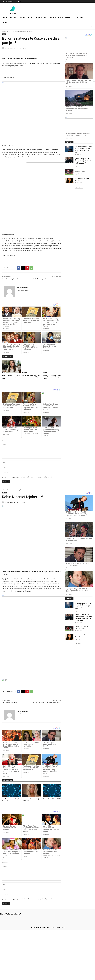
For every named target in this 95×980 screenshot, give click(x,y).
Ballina (4, 31)
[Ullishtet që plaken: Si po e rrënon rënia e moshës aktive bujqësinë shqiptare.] (11, 366)
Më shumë (78, 187)
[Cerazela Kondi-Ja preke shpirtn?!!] (69, 180)
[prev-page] (3, 383)
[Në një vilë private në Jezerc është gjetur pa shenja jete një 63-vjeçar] (31, 366)
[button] (91, 26)
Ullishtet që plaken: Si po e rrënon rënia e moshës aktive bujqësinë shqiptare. (11, 376)
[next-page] (6, 383)
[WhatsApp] (31, 268)
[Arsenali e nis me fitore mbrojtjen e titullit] (69, 172)
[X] (23, 268)
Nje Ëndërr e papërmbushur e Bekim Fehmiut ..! (47, 279)
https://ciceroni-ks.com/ (23, 290)
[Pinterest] (27, 268)
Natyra (8, 31)
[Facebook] (92, 1)
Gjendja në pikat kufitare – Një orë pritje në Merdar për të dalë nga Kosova (52, 376)
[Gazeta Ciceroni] (3, 48)
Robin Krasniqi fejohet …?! (10, 279)
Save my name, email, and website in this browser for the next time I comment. (28, 477)
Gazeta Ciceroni (11, 48)
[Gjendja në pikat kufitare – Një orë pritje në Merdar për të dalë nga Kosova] (52, 366)
